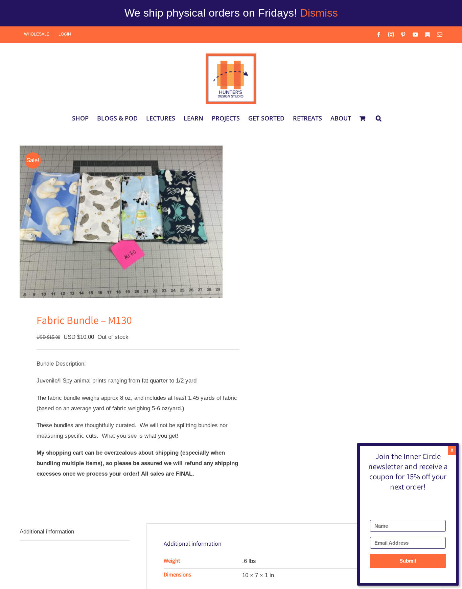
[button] (379, 118)
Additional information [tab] (47, 531)
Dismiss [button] (319, 13)
